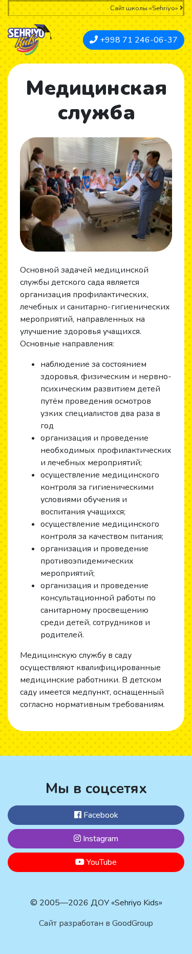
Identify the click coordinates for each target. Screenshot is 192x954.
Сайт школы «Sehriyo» (145, 8)
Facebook (99, 815)
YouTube (100, 862)
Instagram (99, 838)
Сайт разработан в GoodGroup (96, 923)
